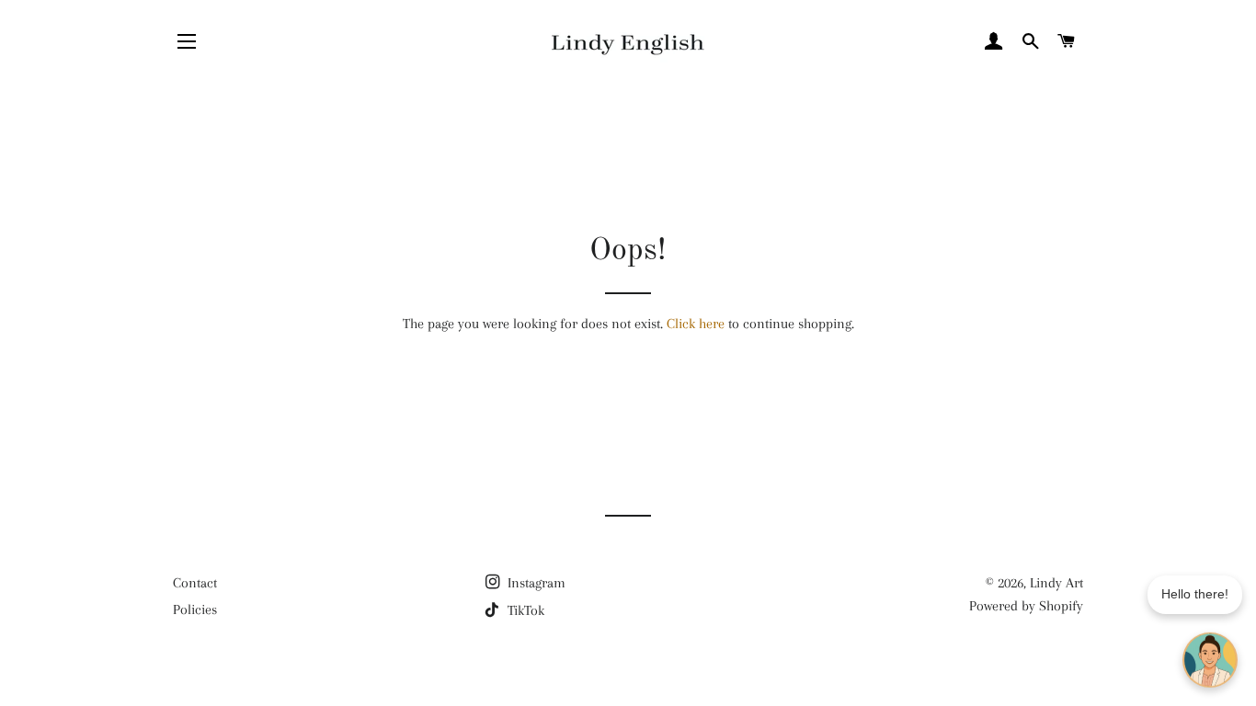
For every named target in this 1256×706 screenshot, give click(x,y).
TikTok (524, 610)
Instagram (534, 583)
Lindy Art (1056, 583)
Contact (195, 583)
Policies (195, 609)
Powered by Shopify (1026, 606)
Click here (696, 323)
